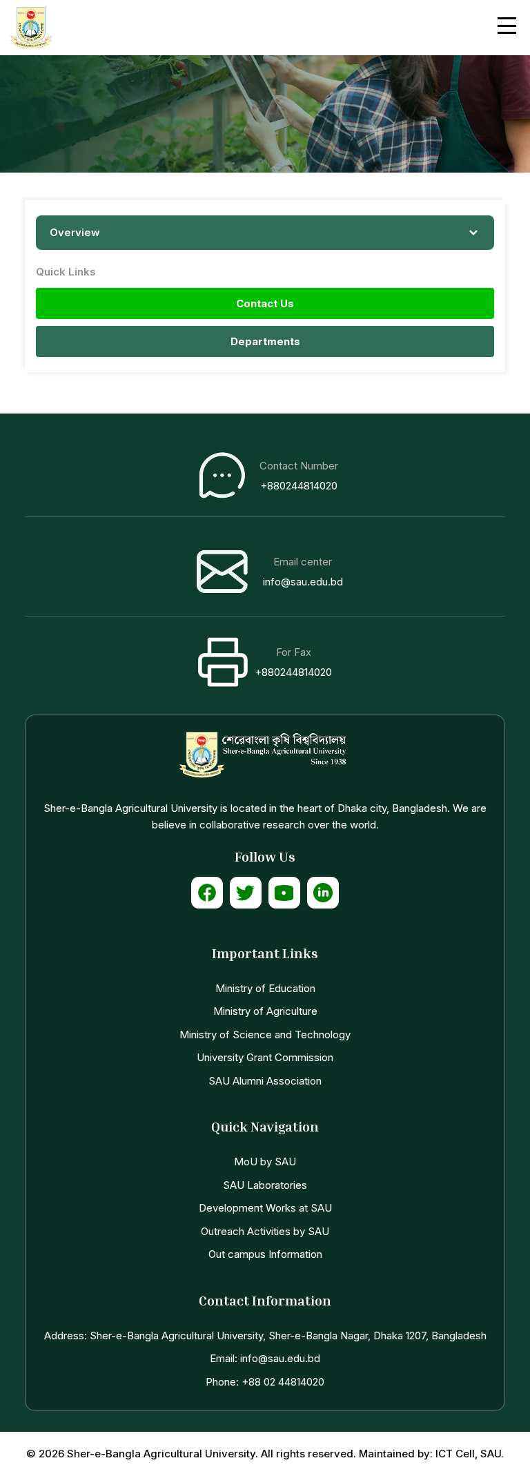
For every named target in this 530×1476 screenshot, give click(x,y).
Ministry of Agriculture (265, 1011)
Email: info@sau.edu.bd (265, 1358)
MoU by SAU (265, 1161)
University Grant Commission (265, 1057)
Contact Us (265, 303)
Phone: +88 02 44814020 (265, 1381)
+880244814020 (298, 485)
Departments (265, 341)
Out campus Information (265, 1254)
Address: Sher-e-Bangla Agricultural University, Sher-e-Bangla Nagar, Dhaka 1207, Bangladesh (265, 1335)
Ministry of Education (265, 988)
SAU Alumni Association (265, 1080)
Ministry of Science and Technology (265, 1034)
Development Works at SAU (265, 1207)
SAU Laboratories (265, 1185)
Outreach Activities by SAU (265, 1231)
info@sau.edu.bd (303, 581)
